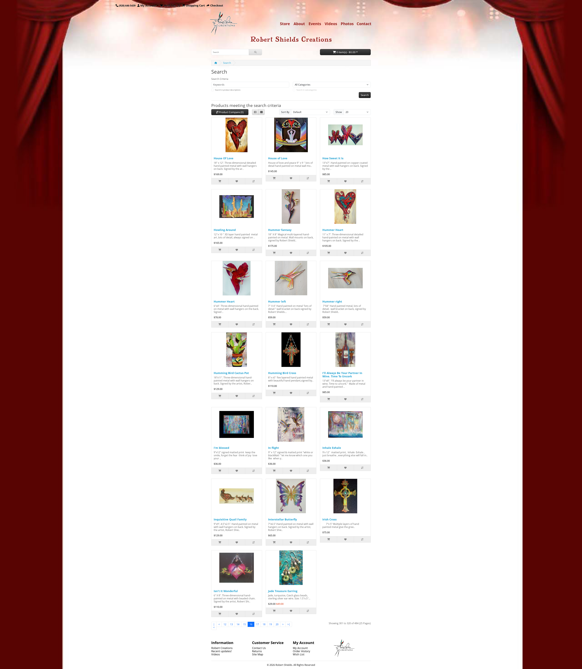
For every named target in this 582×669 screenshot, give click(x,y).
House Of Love (223, 158)
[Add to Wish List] (236, 181)
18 (264, 624)
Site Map (257, 654)
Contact (364, 23)
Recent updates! (221, 651)
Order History (301, 651)
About (299, 23)
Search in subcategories (306, 90)
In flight (273, 448)
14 (238, 624)
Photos (347, 23)
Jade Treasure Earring (282, 591)
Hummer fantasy (279, 230)
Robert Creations (222, 648)
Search (227, 63)
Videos (331, 23)
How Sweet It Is (332, 158)
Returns (257, 651)
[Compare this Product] (253, 181)
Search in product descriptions (228, 90)
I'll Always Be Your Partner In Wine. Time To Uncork (342, 374)
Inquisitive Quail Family (230, 519)
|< (214, 626)
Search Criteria (219, 79)
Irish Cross (329, 519)
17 (257, 624)
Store (285, 23)
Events (315, 23)
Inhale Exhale (331, 448)
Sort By (285, 112)
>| (288, 624)
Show (339, 112)
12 (225, 624)
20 (277, 624)
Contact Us (259, 648)
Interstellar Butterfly (282, 519)
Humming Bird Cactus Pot (231, 373)
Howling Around (225, 230)
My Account (300, 648)
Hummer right (332, 301)
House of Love (277, 158)
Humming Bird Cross (282, 373)
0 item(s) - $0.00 (346, 52)
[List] (255, 112)
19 (270, 624)
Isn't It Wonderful (226, 591)
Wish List (298, 654)
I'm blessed (221, 448)
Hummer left (277, 301)
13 (231, 624)
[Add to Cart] (219, 181)
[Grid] (261, 112)
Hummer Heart (332, 230)
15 (244, 624)
